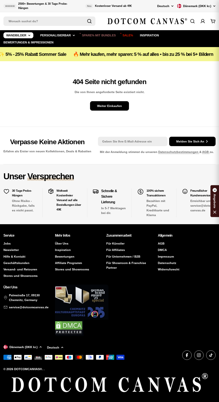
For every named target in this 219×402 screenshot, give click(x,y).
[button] (214, 201)
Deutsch (163, 5)
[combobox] (49, 21)
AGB (206, 152)
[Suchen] (89, 21)
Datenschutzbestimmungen (178, 152)
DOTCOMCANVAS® (28, 369)
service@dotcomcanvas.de (29, 307)
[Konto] (202, 21)
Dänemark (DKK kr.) (197, 6)
